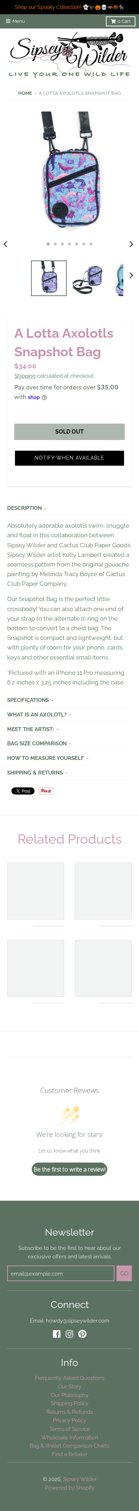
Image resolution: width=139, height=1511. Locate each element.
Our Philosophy (69, 1395)
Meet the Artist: (30, 729)
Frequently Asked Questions (69, 1378)
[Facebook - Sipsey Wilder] (56, 1334)
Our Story (69, 1386)
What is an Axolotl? (37, 714)
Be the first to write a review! (69, 1169)
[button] (69, 458)
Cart (124, 21)
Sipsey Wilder (80, 1479)
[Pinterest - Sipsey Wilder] (82, 1334)
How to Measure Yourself (45, 758)
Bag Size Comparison (37, 743)
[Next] (131, 244)
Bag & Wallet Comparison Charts (69, 1446)
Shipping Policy (69, 1403)
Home (25, 93)
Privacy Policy (69, 1420)
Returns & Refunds (69, 1412)
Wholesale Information (69, 1437)
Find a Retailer (69, 1454)
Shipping (25, 376)
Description (24, 508)
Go (124, 1273)
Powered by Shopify (69, 1488)
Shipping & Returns (35, 773)
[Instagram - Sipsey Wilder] (69, 1334)
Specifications (28, 700)
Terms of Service (69, 1429)
